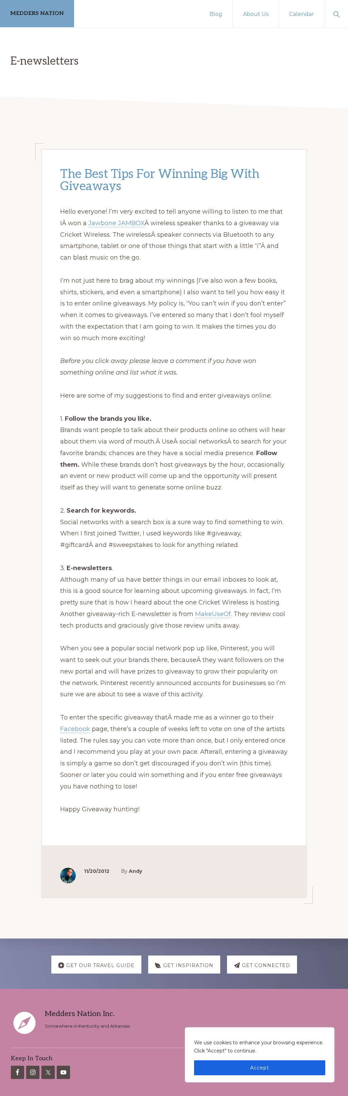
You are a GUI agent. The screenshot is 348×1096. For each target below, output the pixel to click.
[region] (259, 1054)
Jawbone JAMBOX (116, 223)
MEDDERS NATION (37, 13)
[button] (336, 13)
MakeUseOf (213, 614)
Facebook (75, 729)
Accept (259, 1068)
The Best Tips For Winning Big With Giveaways (159, 180)
